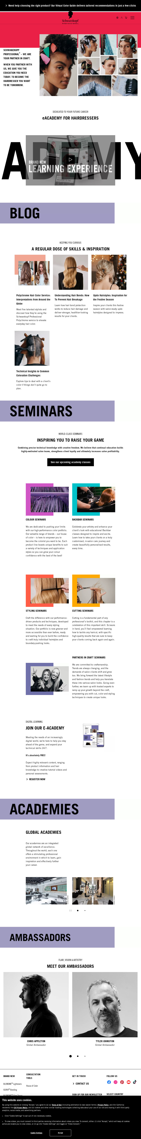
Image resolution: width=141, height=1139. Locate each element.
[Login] (121, 17)
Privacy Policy (103, 1105)
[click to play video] (70, 160)
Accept (60, 1133)
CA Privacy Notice (20, 1108)
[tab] (77, 910)
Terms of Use (57, 1105)
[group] (70, 896)
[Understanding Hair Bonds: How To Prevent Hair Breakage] (70, 292)
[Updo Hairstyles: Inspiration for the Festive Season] (108, 292)
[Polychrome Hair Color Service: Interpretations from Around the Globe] (32, 292)
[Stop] (70, 910)
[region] (70, 1117)
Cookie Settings (36, 1133)
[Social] (109, 1082)
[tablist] (70, 1056)
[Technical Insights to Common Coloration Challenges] (32, 362)
